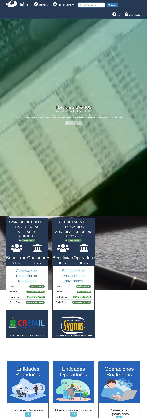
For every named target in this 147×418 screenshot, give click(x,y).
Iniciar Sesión (134, 14)
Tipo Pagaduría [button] (64, 4)
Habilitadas (43, 4)
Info (118, 14)
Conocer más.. (73, 123)
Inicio (27, 4)
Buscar (113, 5)
